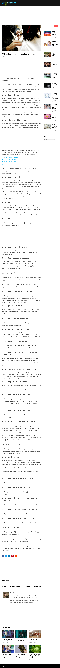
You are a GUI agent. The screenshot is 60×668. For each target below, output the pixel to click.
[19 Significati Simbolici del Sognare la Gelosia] (47, 63)
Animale (47, 3)
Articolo (53, 3)
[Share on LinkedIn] (9, 556)
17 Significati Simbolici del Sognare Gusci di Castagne (34, 656)
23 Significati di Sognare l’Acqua (9, 164)
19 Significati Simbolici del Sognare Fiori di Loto (55, 116)
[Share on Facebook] (3, 556)
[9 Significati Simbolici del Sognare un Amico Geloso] (47, 53)
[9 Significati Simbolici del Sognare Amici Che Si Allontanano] (47, 41)
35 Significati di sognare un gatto (9, 161)
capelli (7, 580)
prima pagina (33, 3)
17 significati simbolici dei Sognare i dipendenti (54, 106)
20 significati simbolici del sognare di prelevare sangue (8, 656)
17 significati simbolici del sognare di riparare (54, 75)
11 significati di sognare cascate (9, 159)
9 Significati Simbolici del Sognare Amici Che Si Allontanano (55, 44)
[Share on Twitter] (6, 556)
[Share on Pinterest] (12, 556)
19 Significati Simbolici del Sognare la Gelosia (54, 65)
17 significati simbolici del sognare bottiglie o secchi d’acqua (55, 96)
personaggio (41, 3)
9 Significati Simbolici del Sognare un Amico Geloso (54, 55)
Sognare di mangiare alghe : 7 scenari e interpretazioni (20, 656)
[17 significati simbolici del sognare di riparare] (47, 73)
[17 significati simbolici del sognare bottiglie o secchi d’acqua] (47, 93)
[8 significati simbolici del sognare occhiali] (47, 83)
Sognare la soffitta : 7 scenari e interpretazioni (34, 640)
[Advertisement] (30, 14)
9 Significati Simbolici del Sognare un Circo (54, 33)
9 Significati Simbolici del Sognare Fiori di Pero (55, 126)
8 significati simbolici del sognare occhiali (54, 85)
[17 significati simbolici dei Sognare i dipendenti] (47, 105)
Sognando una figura (20, 640)
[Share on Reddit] (16, 556)
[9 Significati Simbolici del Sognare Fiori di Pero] (47, 125)
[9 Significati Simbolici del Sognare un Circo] (47, 31)
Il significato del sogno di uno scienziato (7, 640)
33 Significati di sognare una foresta (10, 163)
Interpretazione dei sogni (14, 666)
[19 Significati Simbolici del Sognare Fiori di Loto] (47, 115)
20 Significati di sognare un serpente (10, 157)
